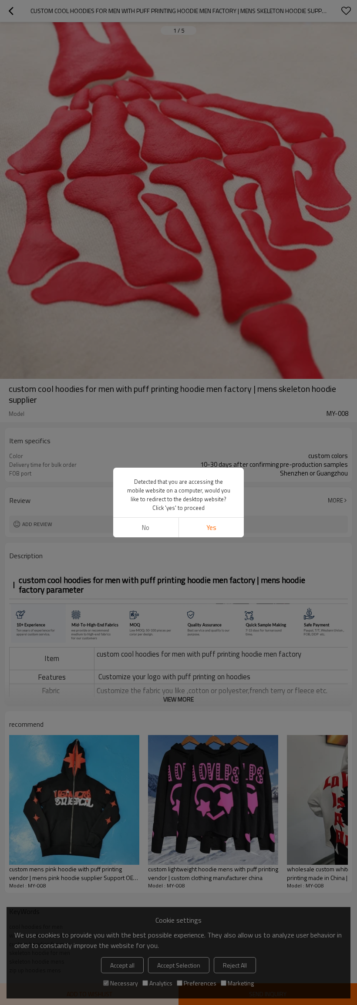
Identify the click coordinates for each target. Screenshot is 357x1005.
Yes (211, 528)
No (145, 528)
